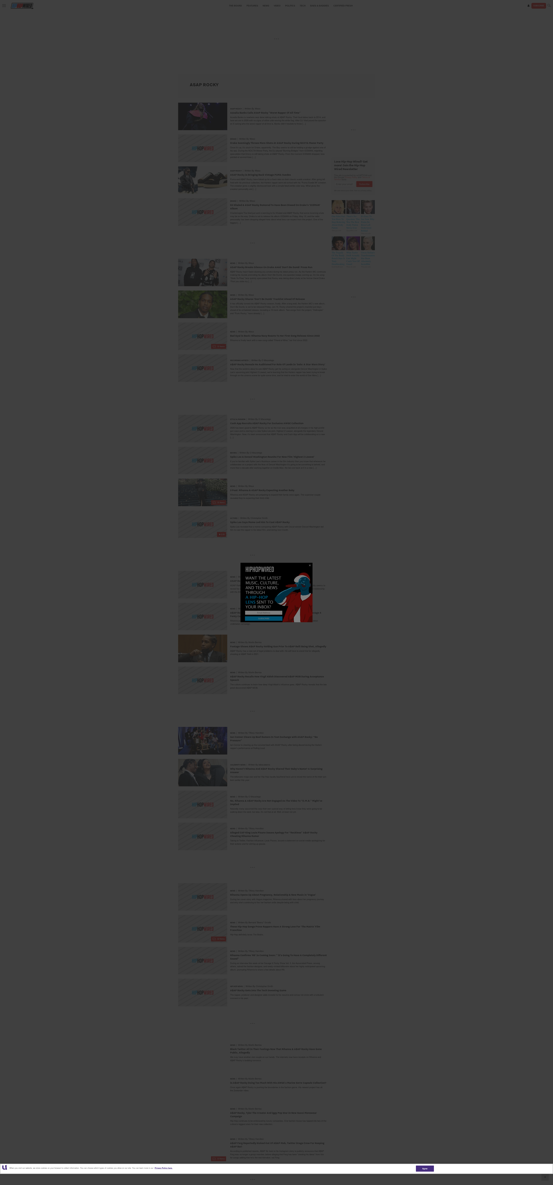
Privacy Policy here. (164, 1168)
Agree (425, 1168)
